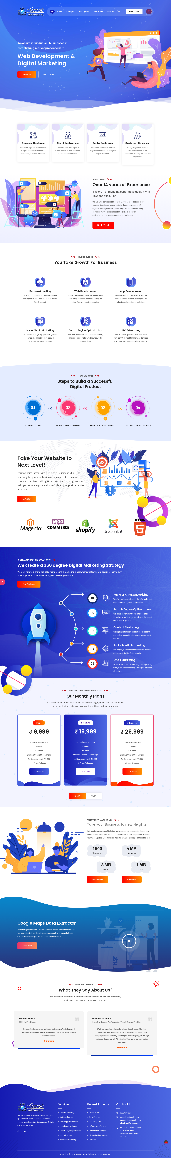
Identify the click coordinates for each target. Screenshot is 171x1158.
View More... (93, 1140)
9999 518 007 (125, 1113)
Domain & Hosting (40, 291)
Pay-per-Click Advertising (131, 594)
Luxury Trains (94, 1113)
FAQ (119, 11)
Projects (110, 11)
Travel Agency (94, 1117)
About (59, 11)
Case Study (98, 11)
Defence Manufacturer (97, 1126)
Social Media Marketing (40, 330)
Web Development (85, 291)
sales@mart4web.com (129, 1117)
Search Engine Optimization (85, 330)
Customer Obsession (137, 143)
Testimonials (83, 11)
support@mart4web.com (130, 1120)
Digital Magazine (95, 1122)
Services (70, 11)
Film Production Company (98, 1135)
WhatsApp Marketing (68, 1140)
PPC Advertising (130, 330)
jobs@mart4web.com (129, 1123)
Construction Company (98, 1131)
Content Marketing (126, 627)
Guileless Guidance (33, 143)
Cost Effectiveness (68, 143)
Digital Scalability (103, 143)
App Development (131, 291)
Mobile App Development (69, 1122)
